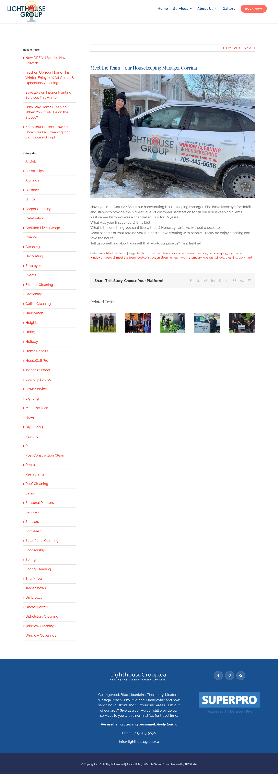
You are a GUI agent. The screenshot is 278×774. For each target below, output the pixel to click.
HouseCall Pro (36, 360)
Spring (30, 559)
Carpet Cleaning (38, 209)
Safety (30, 493)
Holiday (31, 341)
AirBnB (30, 161)
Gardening (33, 294)
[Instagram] (229, 675)
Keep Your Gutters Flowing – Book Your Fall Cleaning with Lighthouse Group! (48, 132)
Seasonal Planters (39, 503)
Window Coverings (40, 635)
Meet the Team (116, 253)
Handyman (34, 313)
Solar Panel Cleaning (42, 540)
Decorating (34, 256)
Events (30, 275)
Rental (30, 465)
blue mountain (158, 253)
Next (248, 48)
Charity (31, 237)
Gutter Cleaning (38, 304)
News (30, 417)
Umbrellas (33, 597)
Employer (33, 266)
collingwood (177, 253)
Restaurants (34, 474)
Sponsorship (35, 550)
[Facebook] (218, 675)
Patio (29, 446)
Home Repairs (36, 351)
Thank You (33, 578)
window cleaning (226, 257)
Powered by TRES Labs (184, 764)
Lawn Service (36, 389)
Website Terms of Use (156, 764)
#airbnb (142, 253)
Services (32, 512)
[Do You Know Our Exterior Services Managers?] (103, 323)
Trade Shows (35, 588)
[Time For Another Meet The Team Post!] (138, 323)
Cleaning (32, 247)
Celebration (34, 218)
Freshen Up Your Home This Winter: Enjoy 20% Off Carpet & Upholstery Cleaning (49, 77)
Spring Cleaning (38, 569)
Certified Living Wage (42, 228)
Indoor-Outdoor (37, 370)
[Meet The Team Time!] (242, 323)
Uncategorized (37, 607)
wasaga (208, 257)
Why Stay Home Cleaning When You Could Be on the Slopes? (46, 112)
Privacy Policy (134, 764)
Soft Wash (33, 531)
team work (180, 257)
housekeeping (218, 253)
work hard (245, 257)
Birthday (32, 190)
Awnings (32, 180)
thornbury (195, 257)
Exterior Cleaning (39, 285)
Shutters (32, 522)
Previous (233, 48)
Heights (31, 323)
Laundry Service (38, 379)
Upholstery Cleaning (41, 616)
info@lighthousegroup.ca (139, 742)
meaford (109, 257)
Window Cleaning (39, 626)
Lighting (32, 398)
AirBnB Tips (34, 171)
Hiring (30, 332)
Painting (32, 436)
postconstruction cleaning (154, 257)
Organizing (34, 427)
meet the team (126, 257)
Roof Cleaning (36, 484)
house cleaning (197, 253)
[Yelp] (240, 675)
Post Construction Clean (44, 455)
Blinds (30, 199)
